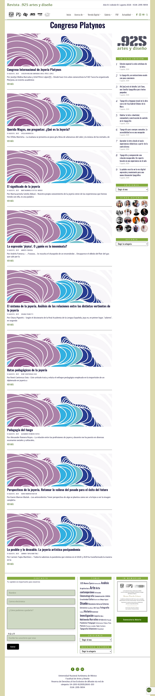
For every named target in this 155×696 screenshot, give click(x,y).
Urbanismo (93, 628)
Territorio (102, 626)
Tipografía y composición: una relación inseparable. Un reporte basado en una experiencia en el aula (133, 158)
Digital (106, 599)
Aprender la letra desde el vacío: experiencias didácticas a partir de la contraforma (134, 143)
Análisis (105, 583)
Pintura (106, 623)
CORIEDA (107, 596)
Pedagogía (91, 622)
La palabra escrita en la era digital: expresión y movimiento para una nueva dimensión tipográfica (133, 172)
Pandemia (83, 622)
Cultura (92, 599)
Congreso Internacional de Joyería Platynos (34, 69)
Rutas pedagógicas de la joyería (27, 370)
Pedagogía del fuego (20, 430)
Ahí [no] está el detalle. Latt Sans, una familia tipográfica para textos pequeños (133, 89)
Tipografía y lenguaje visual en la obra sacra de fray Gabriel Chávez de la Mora (134, 103)
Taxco (98, 626)
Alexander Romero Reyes (30, 434)
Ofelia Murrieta (27, 133)
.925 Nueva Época (87, 583)
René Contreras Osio (29, 374)
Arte (92, 587)
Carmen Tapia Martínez (30, 554)
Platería (82, 625)
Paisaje (109, 620)
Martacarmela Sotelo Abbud (32, 190)
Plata (109, 623)
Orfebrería (102, 619)
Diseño (84, 603)
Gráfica (81, 612)
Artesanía (98, 592)
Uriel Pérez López (47, 74)
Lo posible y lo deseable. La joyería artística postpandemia (43, 549)
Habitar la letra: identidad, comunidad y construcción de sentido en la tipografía (133, 118)
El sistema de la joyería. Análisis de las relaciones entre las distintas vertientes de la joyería (58, 308)
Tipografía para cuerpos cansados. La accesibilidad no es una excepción (133, 131)
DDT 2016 (97, 600)
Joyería (97, 615)
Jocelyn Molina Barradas (30, 74)
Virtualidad (100, 629)
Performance (99, 623)
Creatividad (84, 599)
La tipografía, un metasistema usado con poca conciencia (133, 77)
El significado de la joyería (23, 186)
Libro (101, 616)
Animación (97, 583)
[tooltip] (136, 14)
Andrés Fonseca (27, 250)
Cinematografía (87, 596)
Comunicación (100, 596)
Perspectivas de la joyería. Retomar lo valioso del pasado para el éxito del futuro (57, 490)
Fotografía (104, 607)
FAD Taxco (97, 608)
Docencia (92, 603)
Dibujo (102, 599)
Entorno (106, 603)
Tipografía (84, 628)
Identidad (95, 611)
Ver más (10, 84)
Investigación (87, 615)
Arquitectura (84, 588)
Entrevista (83, 607)
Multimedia (84, 619)
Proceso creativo (91, 626)
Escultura (90, 608)
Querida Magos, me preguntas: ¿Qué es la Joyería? (38, 129)
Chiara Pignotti (27, 314)
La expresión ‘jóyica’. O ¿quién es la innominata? (37, 246)
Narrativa (94, 619)
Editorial (99, 604)
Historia (88, 611)
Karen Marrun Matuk (29, 494)
